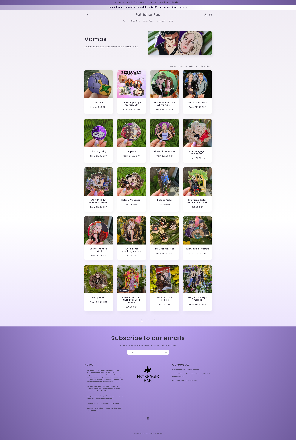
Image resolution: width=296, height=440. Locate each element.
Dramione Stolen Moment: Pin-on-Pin (197, 201)
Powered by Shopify (155, 433)
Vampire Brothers (197, 102)
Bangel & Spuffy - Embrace (197, 298)
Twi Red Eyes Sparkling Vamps (131, 250)
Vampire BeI (98, 297)
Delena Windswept (131, 200)
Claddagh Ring (99, 151)
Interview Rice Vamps (197, 249)
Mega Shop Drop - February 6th (131, 103)
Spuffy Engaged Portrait (98, 250)
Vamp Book (131, 151)
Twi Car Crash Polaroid (164, 298)
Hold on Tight (164, 200)
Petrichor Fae (144, 433)
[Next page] (154, 319)
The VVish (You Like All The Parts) (164, 103)
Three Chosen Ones (164, 151)
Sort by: (173, 66)
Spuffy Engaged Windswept (197, 152)
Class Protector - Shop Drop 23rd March (131, 299)
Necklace (99, 102)
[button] (86, 14)
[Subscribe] (166, 352)
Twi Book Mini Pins (164, 249)
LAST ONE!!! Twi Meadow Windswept (98, 201)
